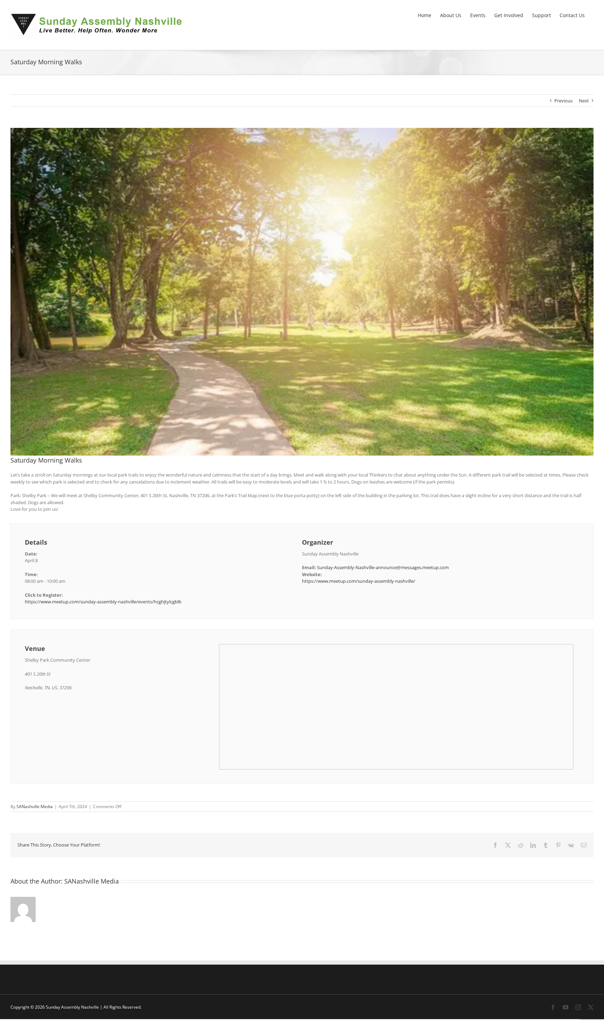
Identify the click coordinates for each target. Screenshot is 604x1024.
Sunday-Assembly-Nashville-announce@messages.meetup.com (383, 567)
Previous (563, 100)
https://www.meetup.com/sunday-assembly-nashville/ (358, 581)
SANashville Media (34, 806)
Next (584, 100)
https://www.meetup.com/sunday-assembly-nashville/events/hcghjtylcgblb (103, 601)
